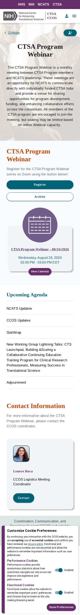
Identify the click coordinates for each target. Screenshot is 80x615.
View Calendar (40, 271)
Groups (14, 33)
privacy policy (35, 544)
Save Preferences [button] (61, 607)
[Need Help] (70, 33)
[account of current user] (66, 16)
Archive (40, 196)
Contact (24, 498)
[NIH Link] (24, 15)
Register (40, 184)
